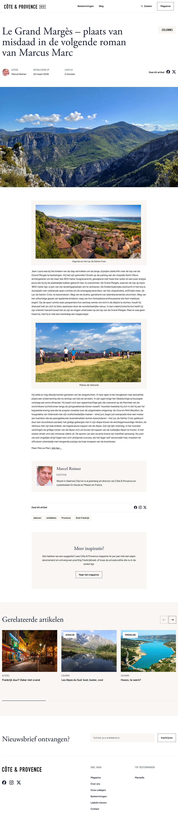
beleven (37, 518)
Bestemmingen (86, 6)
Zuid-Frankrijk (82, 518)
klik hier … (56, 448)
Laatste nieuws (98, 802)
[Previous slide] (164, 620)
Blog (101, 6)
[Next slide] (172, 620)
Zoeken (148, 6)
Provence (66, 518)
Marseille (139, 777)
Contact (95, 808)
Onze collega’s (98, 790)
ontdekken (51, 518)
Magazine (165, 6)
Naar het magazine (89, 574)
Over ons (95, 783)
